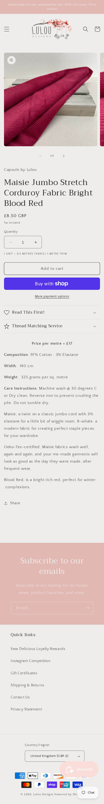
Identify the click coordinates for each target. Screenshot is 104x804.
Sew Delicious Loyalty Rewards (38, 649)
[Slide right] (64, 156)
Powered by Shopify (68, 794)
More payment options (52, 296)
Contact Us (20, 697)
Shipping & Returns (27, 685)
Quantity (11, 231)
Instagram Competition (31, 661)
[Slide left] (40, 156)
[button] (7, 29)
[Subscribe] (87, 608)
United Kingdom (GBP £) (49, 756)
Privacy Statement (26, 709)
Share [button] (15, 503)
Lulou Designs (43, 794)
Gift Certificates (24, 673)
